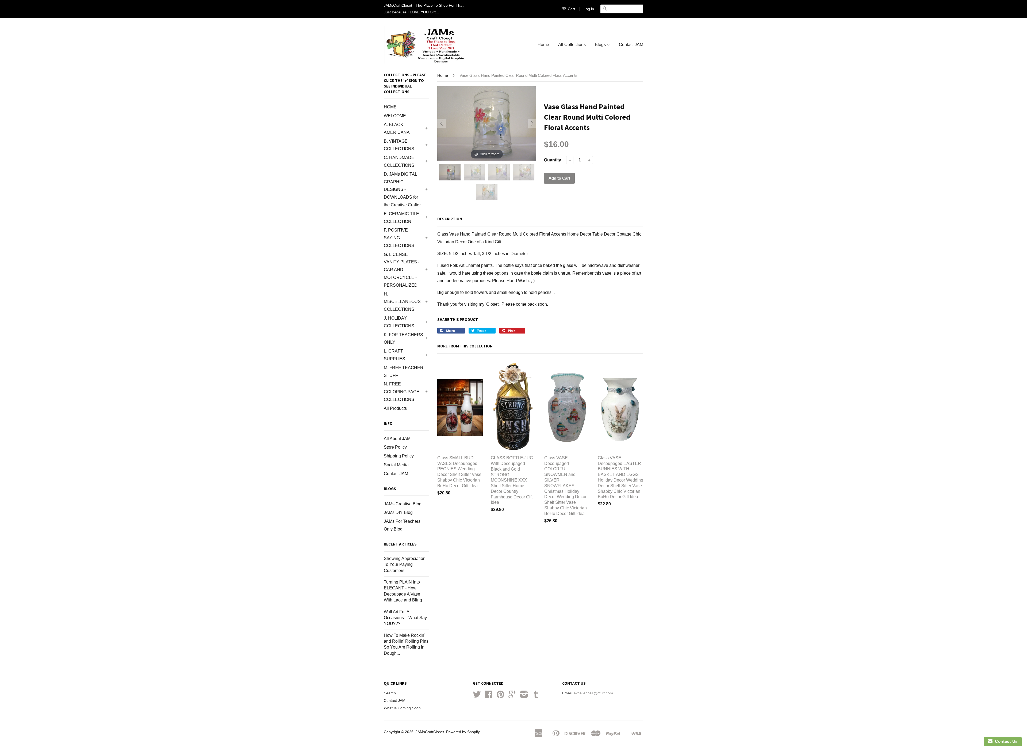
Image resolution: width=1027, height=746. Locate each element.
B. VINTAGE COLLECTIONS (399, 145)
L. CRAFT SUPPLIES (394, 355)
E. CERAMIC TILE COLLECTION (401, 217)
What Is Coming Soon (402, 708)
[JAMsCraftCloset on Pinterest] (500, 696)
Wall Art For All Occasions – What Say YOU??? (405, 617)
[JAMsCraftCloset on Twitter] (477, 696)
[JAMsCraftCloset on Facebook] (489, 696)
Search (390, 693)
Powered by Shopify (463, 732)
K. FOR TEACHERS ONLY (403, 338)
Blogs (601, 44)
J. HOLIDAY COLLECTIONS (399, 322)
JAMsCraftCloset (430, 732)
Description (449, 218)
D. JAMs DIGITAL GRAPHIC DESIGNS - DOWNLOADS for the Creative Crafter (402, 189)
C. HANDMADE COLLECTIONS (399, 161)
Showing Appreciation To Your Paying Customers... (405, 564)
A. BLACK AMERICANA (397, 128)
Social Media (396, 465)
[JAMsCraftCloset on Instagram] (524, 696)
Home (543, 44)
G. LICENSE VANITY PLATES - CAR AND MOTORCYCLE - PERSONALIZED (401, 269)
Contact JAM (631, 44)
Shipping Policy (399, 456)
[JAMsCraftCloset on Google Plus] (512, 696)
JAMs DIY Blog (398, 512)
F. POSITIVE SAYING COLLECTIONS (399, 238)
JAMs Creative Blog (402, 504)
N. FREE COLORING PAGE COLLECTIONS (401, 392)
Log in (589, 9)
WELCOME (395, 115)
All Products (395, 408)
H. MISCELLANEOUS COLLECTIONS (402, 302)
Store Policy (395, 447)
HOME (390, 107)
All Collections (572, 44)
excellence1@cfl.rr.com (593, 693)
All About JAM (397, 438)
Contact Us (1005, 741)
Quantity (552, 160)
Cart (571, 9)
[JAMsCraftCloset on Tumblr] (536, 696)
